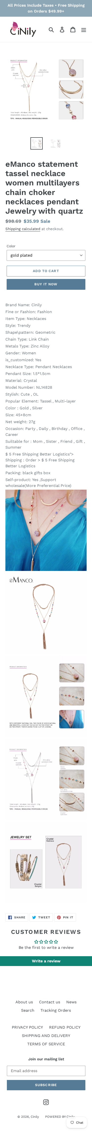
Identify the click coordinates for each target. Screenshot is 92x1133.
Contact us (49, 1002)
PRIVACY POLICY (27, 1027)
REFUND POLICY (64, 1027)
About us (24, 1002)
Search (27, 1010)
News (71, 1002)
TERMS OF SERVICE (46, 1044)
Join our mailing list (46, 1059)
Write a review (46, 961)
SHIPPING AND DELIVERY (46, 1035)
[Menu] (83, 29)
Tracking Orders (55, 1010)
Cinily (35, 1117)
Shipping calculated (22, 229)
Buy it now (45, 284)
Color (11, 246)
